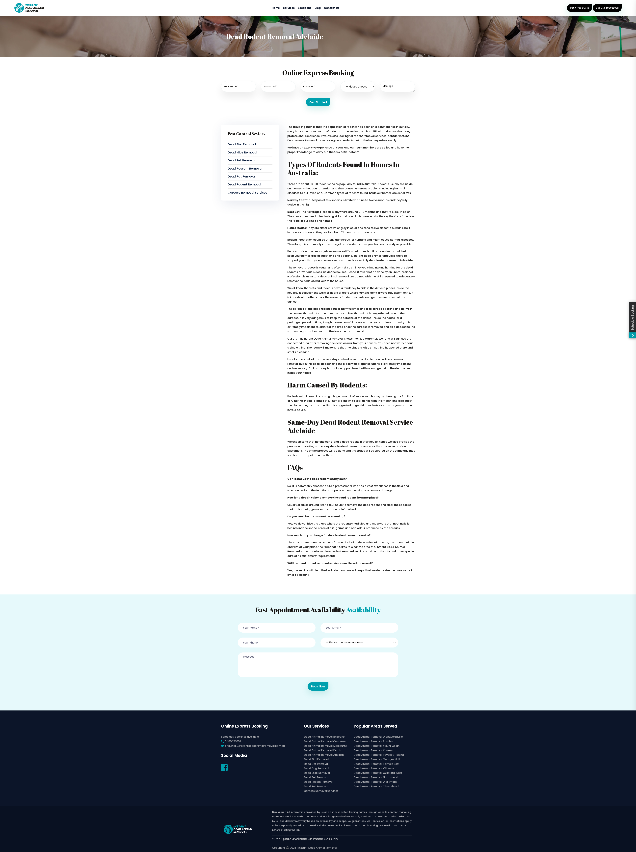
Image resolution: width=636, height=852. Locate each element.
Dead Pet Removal (241, 160)
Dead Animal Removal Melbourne (325, 746)
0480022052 (233, 741)
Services (289, 8)
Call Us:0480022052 (607, 7)
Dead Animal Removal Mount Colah (376, 746)
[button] (359, 641)
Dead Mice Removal (242, 152)
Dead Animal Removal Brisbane (324, 737)
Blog (318, 8)
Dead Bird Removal (242, 144)
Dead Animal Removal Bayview (374, 741)
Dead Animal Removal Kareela (373, 750)
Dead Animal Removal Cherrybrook (377, 786)
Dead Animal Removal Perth (322, 750)
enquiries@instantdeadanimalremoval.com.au (255, 746)
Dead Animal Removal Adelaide (324, 755)
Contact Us (331, 8)
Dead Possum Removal (245, 168)
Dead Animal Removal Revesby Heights (379, 755)
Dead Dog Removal (316, 768)
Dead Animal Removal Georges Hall (377, 759)
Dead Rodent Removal (244, 184)
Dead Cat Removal (316, 764)
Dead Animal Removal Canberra (325, 741)
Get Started (318, 102)
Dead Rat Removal (241, 176)
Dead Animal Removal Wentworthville (378, 737)
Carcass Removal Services (247, 192)
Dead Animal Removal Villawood (374, 768)
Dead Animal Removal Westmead (375, 782)
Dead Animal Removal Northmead (376, 777)
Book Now (318, 686)
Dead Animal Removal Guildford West (378, 773)
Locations (304, 8)
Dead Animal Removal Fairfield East (376, 764)
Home (276, 8)
